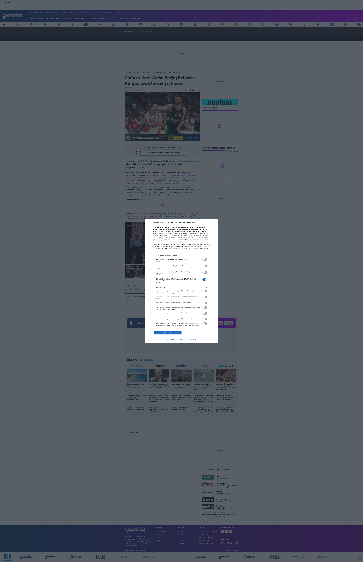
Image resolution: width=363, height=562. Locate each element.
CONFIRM (167, 332)
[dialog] (181, 281)
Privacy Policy (192, 339)
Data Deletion (171, 339)
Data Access (181, 339)
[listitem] (181, 255)
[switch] (204, 259)
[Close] (214, 222)
